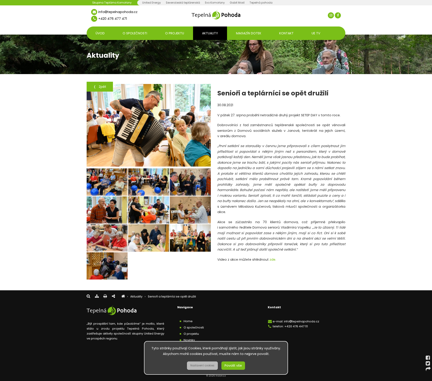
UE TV (316, 33)
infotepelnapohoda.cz (117, 12)
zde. (272, 259)
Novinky (189, 340)
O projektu (174, 33)
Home (188, 321)
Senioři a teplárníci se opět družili (172, 296)
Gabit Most (237, 2)
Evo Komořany (215, 2)
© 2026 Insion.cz (216, 375)
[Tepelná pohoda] (123, 296)
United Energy (151, 2)
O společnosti (135, 33)
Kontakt (286, 33)
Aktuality (210, 33)
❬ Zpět (99, 86)
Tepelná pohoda (261, 2)
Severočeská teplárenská (183, 2)
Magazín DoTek (248, 33)
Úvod (100, 33)
